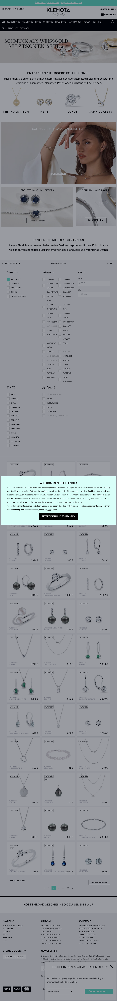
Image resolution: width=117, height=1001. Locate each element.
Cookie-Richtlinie (97, 495)
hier (49, 510)
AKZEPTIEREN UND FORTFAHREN (58, 516)
